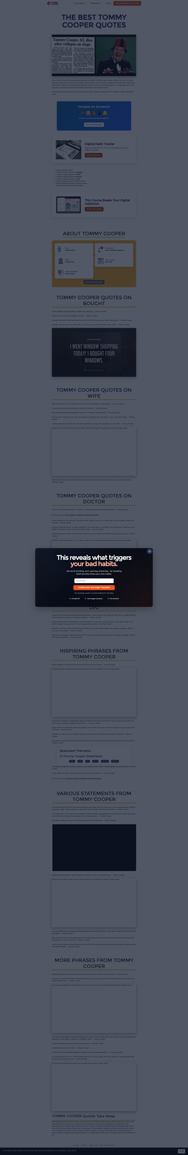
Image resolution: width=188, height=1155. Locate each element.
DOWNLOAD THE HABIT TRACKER (94, 588)
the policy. (110, 593)
